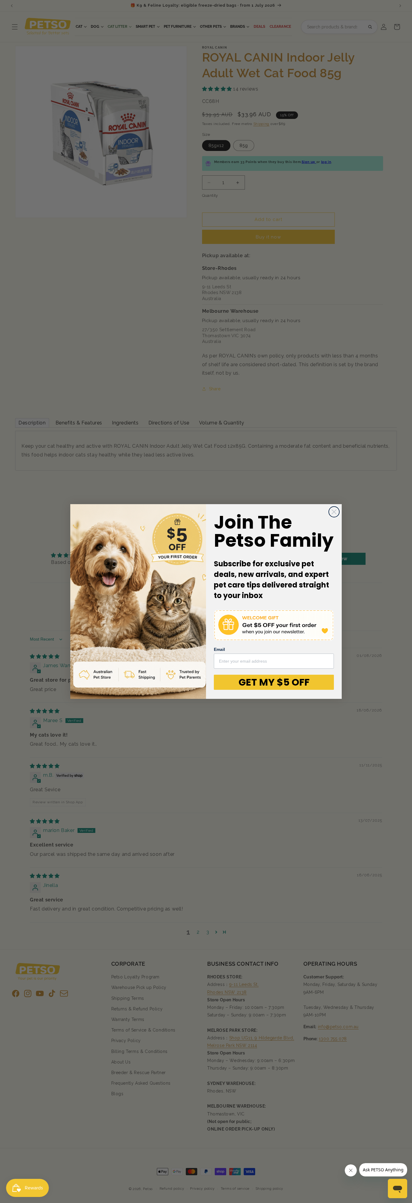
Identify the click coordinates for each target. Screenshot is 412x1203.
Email (219, 649)
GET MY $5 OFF (274, 682)
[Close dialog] (334, 512)
